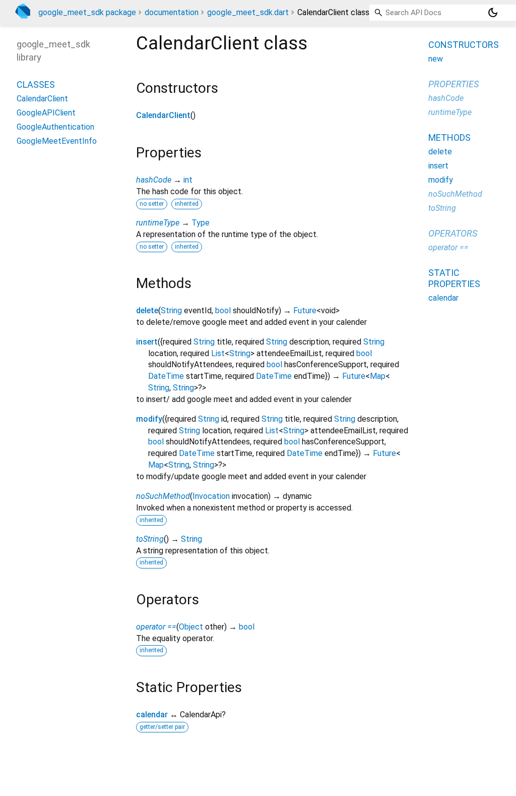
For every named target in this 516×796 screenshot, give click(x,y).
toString (150, 539)
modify (149, 419)
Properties (453, 84)
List (218, 353)
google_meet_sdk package (87, 12)
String (171, 310)
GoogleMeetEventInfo (57, 141)
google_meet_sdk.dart (248, 12)
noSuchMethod (163, 496)
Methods (449, 137)
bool (223, 310)
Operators (452, 233)
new (435, 59)
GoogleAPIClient (46, 113)
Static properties (454, 278)
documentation (172, 12)
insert (147, 342)
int (187, 180)
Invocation (211, 496)
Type (200, 223)
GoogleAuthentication (55, 127)
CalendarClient (163, 115)
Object (191, 627)
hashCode (153, 180)
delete (147, 310)
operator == (156, 627)
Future (304, 310)
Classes (36, 84)
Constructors (463, 44)
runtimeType (157, 223)
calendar (152, 714)
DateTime (166, 376)
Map (377, 376)
